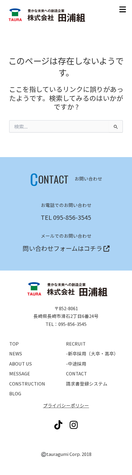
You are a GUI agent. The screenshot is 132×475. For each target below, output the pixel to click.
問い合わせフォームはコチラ (62, 248)
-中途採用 (76, 363)
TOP (14, 343)
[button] (123, 9)
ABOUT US (20, 363)
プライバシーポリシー (66, 405)
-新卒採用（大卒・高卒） (92, 353)
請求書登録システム (86, 383)
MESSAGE (19, 373)
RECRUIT (76, 343)
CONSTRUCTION (27, 383)
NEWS (15, 353)
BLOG (15, 393)
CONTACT (76, 373)
